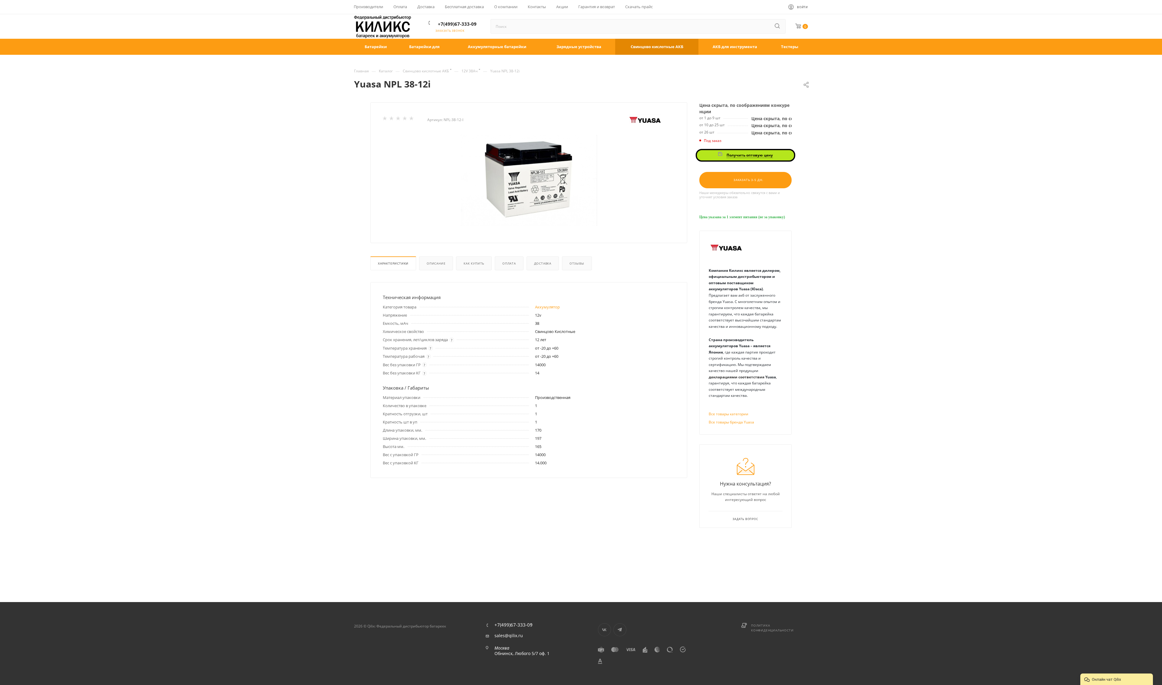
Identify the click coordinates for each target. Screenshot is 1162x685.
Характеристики (393, 263)
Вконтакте (604, 629)
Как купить (474, 263)
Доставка (542, 263)
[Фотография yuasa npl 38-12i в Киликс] (529, 180)
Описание (436, 263)
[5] (412, 119)
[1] (385, 119)
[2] (392, 119)
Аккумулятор (547, 307)
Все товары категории (728, 414)
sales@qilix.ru (508, 635)
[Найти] (778, 26)
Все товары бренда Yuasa (731, 422)
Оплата (509, 263)
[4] (405, 119)
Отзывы (577, 263)
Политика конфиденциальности (772, 627)
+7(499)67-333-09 (457, 24)
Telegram (619, 629)
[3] (398, 119)
